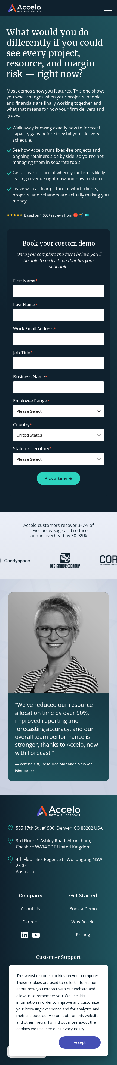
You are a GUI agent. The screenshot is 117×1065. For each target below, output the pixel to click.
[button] (108, 8)
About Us (30, 909)
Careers (31, 922)
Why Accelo (83, 922)
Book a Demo (83, 909)
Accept (80, 1042)
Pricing (83, 935)
